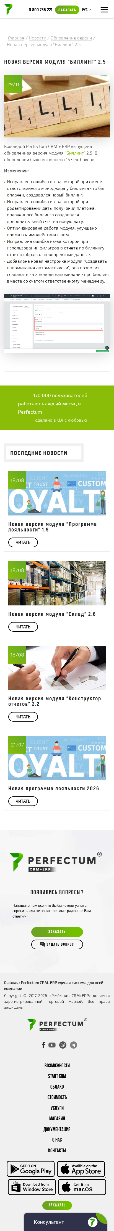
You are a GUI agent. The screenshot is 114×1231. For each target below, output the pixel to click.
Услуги (57, 1108)
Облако (57, 1087)
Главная (11, 982)
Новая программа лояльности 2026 (53, 788)
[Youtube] (52, 1045)
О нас (57, 1140)
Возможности (57, 1066)
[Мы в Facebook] (43, 1045)
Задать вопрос (60, 945)
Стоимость (57, 1097)
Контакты (57, 1151)
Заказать (67, 9)
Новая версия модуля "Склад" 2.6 (52, 613)
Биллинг (75, 152)
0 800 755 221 (40, 9)
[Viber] (62, 1045)
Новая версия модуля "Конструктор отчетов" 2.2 (54, 701)
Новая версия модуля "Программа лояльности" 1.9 (52, 526)
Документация (57, 1129)
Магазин (57, 1119)
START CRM (57, 1076)
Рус (84, 10)
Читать (23, 542)
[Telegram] (73, 1045)
